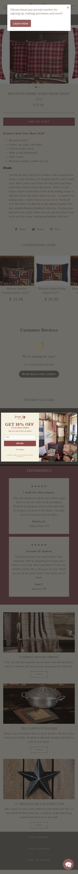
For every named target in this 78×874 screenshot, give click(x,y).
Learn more (20, 23)
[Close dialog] (74, 415)
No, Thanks (20, 449)
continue (20, 443)
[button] (68, 864)
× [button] (68, 7)
